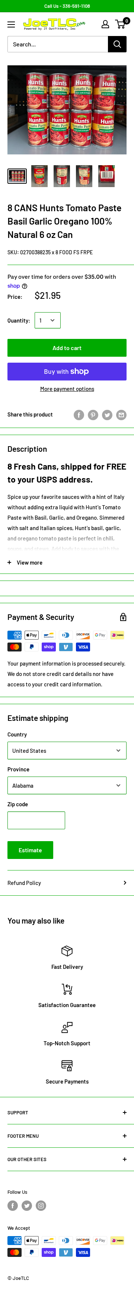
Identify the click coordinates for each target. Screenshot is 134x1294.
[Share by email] (121, 414)
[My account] (105, 24)
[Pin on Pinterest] (93, 414)
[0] (120, 24)
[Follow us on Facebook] (12, 1205)
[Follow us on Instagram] (41, 1205)
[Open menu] (11, 24)
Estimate (30, 849)
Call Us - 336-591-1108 (67, 6)
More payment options (67, 388)
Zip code (17, 804)
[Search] (117, 44)
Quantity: (18, 320)
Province (18, 769)
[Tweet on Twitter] (107, 414)
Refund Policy (24, 882)
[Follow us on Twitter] (27, 1205)
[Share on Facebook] (79, 414)
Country (17, 734)
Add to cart (67, 347)
